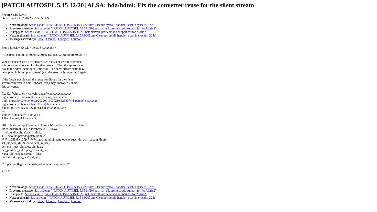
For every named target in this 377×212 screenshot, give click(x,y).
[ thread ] (51, 39)
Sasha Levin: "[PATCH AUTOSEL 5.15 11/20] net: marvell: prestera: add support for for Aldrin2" (95, 28)
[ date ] (41, 39)
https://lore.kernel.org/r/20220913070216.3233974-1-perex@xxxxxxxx (53, 100)
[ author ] (76, 39)
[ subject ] (64, 39)
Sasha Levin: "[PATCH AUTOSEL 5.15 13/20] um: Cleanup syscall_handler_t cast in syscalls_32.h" (92, 24)
